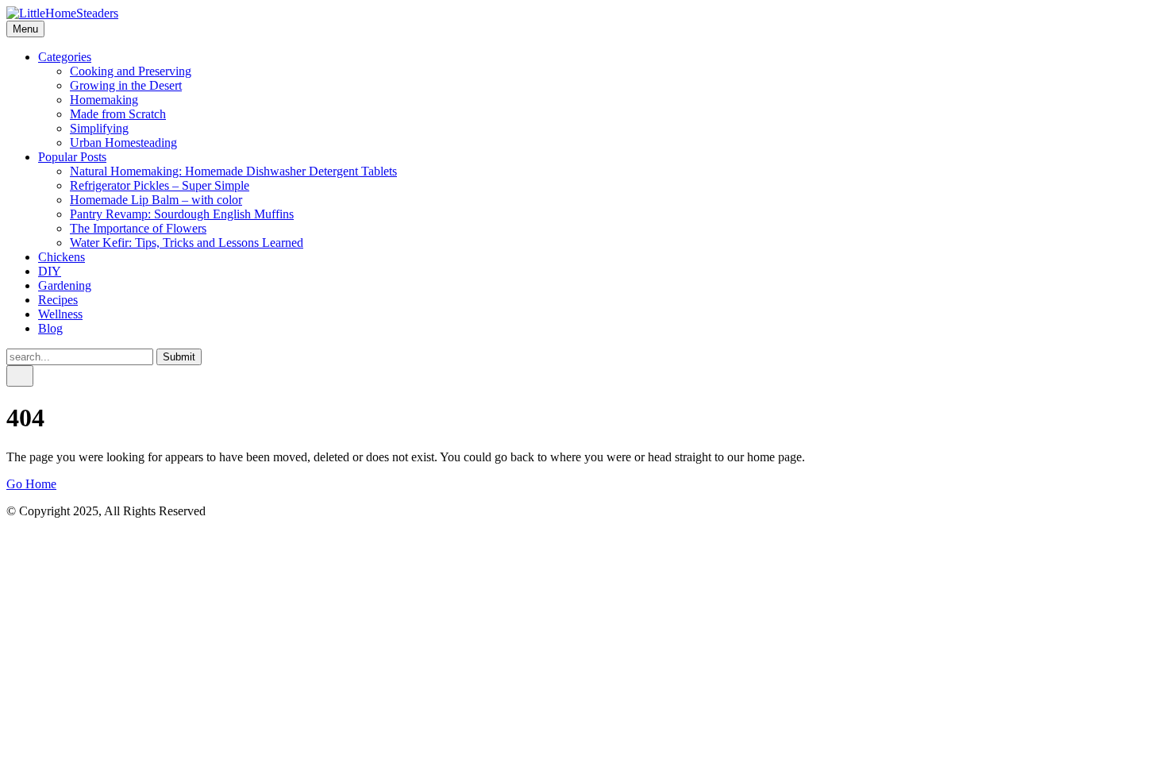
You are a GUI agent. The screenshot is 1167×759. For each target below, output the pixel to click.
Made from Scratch (118, 114)
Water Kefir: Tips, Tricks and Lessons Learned (186, 242)
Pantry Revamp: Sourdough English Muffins (182, 214)
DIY (49, 271)
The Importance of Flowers (138, 228)
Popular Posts (72, 157)
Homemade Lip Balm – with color (156, 199)
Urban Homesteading (123, 142)
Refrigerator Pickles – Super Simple (159, 185)
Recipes (58, 299)
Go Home (31, 484)
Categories (64, 57)
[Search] (19, 376)
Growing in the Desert (126, 85)
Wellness (60, 314)
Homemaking (104, 99)
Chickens (61, 257)
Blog (50, 328)
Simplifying (99, 128)
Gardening (64, 285)
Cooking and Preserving (130, 71)
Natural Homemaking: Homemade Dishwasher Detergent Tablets (233, 171)
